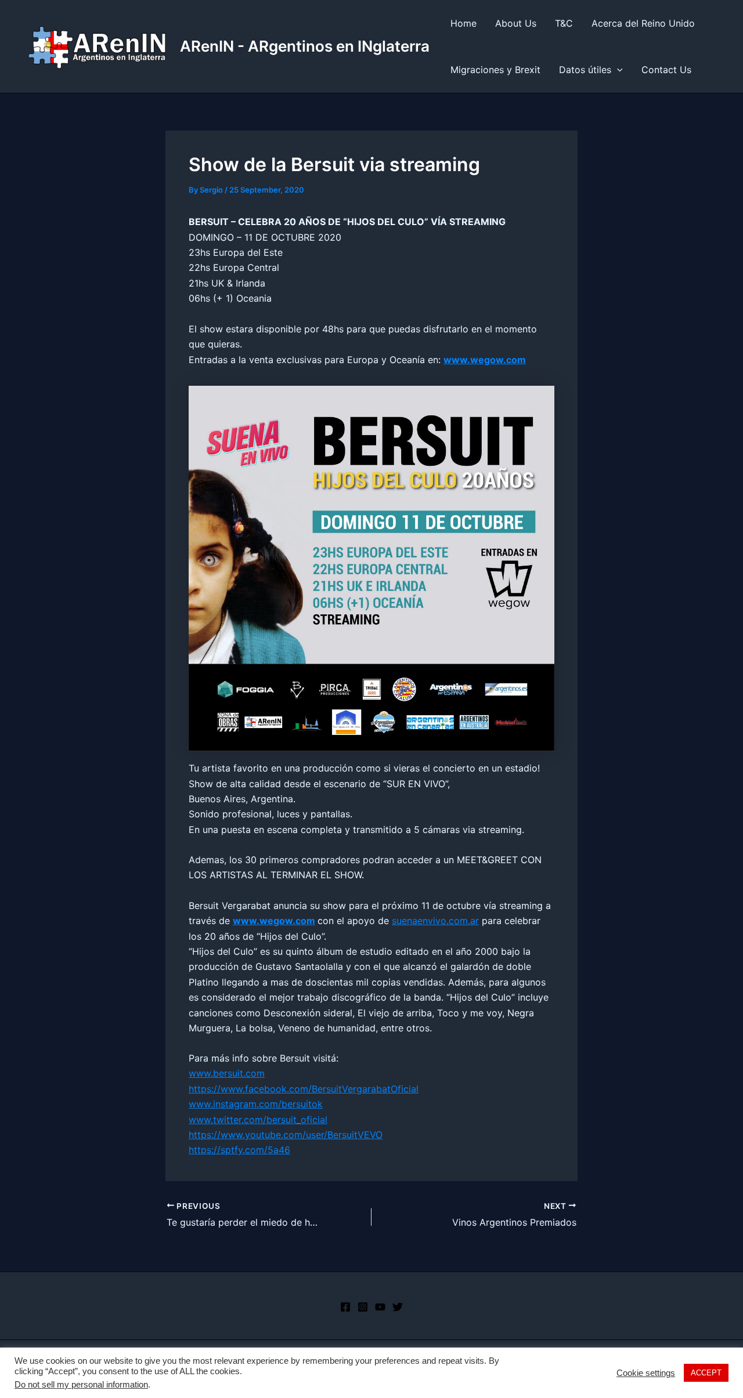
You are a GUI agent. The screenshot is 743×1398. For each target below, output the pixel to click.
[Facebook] (345, 1307)
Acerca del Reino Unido (643, 23)
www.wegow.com (274, 920)
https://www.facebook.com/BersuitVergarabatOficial (304, 1089)
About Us (515, 23)
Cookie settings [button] (645, 1373)
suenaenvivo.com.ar (435, 920)
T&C (564, 23)
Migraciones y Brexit (495, 69)
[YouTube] (380, 1307)
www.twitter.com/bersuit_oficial (258, 1119)
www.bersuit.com (227, 1073)
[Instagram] (363, 1307)
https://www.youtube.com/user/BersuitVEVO (286, 1134)
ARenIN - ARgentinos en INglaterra (305, 46)
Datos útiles (585, 69)
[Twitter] (397, 1307)
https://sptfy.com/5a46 (239, 1150)
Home (463, 23)
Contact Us (666, 69)
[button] (617, 69)
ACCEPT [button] (706, 1372)
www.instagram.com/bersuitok (256, 1104)
